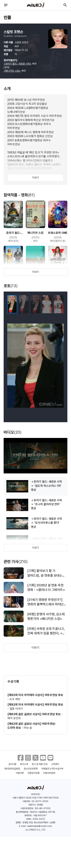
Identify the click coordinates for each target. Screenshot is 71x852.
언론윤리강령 (33, 773)
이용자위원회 (49, 773)
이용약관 (20, 773)
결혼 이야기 (16, 708)
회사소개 (24, 764)
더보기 (35, 177)
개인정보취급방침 (12, 768)
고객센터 (55, 764)
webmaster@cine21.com (39, 826)
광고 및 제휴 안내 (39, 764)
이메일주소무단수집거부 (52, 768)
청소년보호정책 (31, 768)
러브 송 (28, 727)
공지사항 (12, 764)
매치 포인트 (14, 718)
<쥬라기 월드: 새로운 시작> (17, 63)
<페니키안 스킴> (12, 70)
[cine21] (35, 5)
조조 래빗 (14, 699)
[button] (59, 306)
